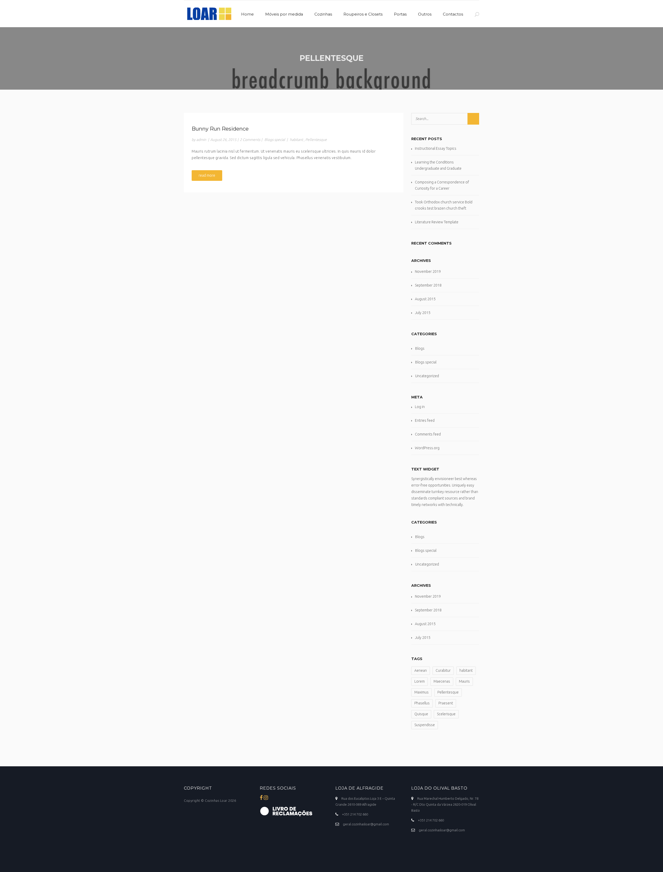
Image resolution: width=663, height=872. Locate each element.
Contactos (453, 14)
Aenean (420, 670)
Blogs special (274, 140)
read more (207, 175)
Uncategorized (427, 376)
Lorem (419, 681)
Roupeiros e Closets (363, 14)
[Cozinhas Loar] (207, 12)
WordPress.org (427, 448)
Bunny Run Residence (220, 129)
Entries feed (425, 420)
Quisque (421, 714)
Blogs (419, 348)
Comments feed (428, 434)
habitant (296, 140)
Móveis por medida (284, 14)
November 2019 (428, 271)
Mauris (464, 681)
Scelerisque (446, 714)
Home (247, 14)
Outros (424, 14)
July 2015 (422, 313)
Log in (420, 407)
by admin (199, 140)
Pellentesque (316, 140)
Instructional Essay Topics (435, 148)
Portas (400, 14)
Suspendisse (424, 725)
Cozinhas (323, 14)
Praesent (445, 703)
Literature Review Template (436, 222)
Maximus (421, 692)
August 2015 (425, 299)
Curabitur (443, 670)
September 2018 (428, 285)
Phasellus (422, 703)
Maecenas (442, 681)
